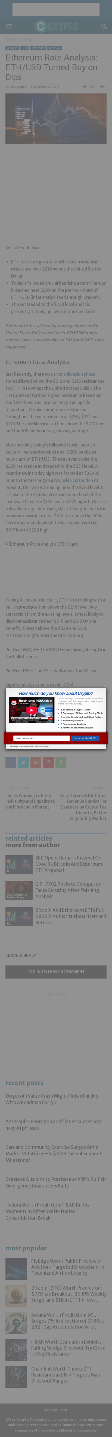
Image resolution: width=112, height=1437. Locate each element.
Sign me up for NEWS (85, 738)
